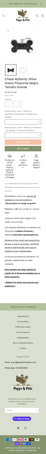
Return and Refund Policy (23, 343)
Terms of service (23, 332)
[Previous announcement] (5, 3)
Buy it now (23, 149)
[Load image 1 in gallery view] (10, 69)
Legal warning (23, 316)
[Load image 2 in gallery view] (22, 69)
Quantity (8, 99)
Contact (23, 348)
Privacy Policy (22, 322)
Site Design (31, 450)
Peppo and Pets (29, 448)
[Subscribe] (36, 410)
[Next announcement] (40, 3)
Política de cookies (22, 327)
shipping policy (23, 338)
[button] (37, 15)
